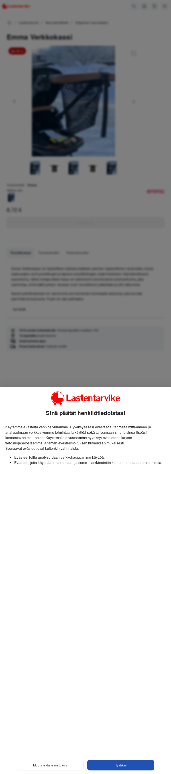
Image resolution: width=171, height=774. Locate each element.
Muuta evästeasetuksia (50, 765)
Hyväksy (120, 765)
